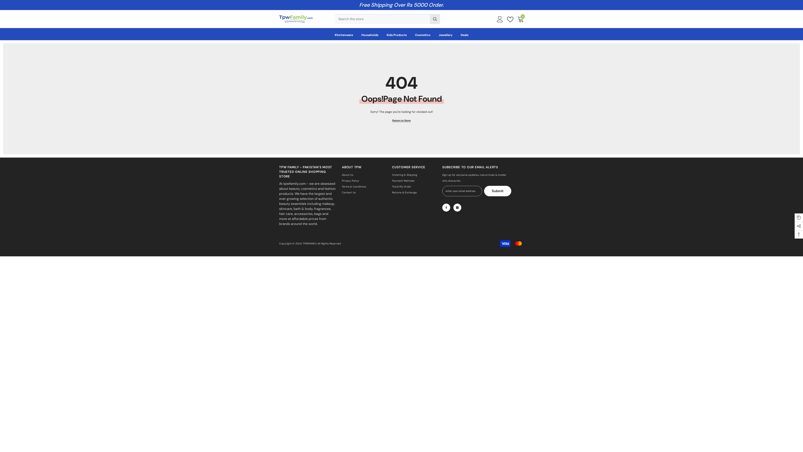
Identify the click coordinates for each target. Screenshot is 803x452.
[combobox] (382, 19)
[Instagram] (457, 208)
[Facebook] (446, 208)
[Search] (387, 19)
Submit (498, 191)
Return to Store (401, 120)
